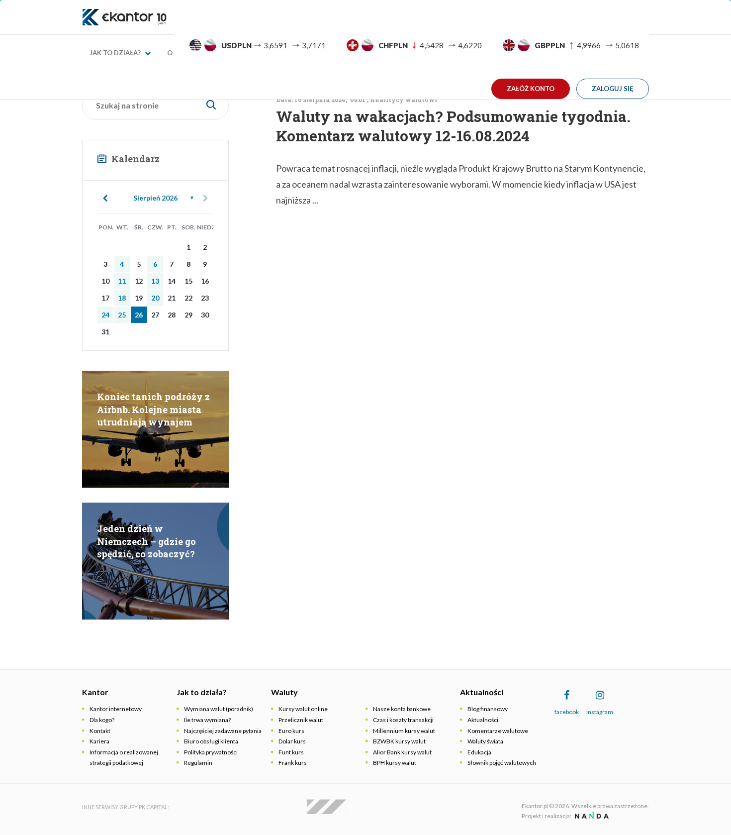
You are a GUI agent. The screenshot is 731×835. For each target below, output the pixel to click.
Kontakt (100, 730)
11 (122, 281)
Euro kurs (291, 730)
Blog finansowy (487, 709)
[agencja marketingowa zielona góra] (590, 816)
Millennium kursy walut (404, 730)
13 (155, 281)
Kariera (99, 741)
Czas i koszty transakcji (403, 720)
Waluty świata (485, 741)
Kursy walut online (303, 709)
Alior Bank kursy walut (402, 752)
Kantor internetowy (116, 709)
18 (122, 298)
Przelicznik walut (300, 720)
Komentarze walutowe (497, 730)
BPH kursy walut (394, 762)
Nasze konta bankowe (402, 709)
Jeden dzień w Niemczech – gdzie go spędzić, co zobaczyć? (146, 541)
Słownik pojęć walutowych (501, 762)
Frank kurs (292, 762)
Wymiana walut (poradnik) (218, 709)
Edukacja (479, 752)
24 (105, 315)
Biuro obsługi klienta (211, 741)
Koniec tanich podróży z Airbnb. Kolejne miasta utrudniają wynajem (153, 409)
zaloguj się (613, 89)
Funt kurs (291, 752)
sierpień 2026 (155, 198)
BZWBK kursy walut (399, 741)
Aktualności (482, 720)
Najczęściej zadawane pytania (223, 730)
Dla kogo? (102, 720)
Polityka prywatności (211, 752)
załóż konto (530, 89)
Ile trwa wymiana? (207, 720)
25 (122, 315)
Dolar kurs (292, 741)
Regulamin (198, 762)
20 (155, 298)
